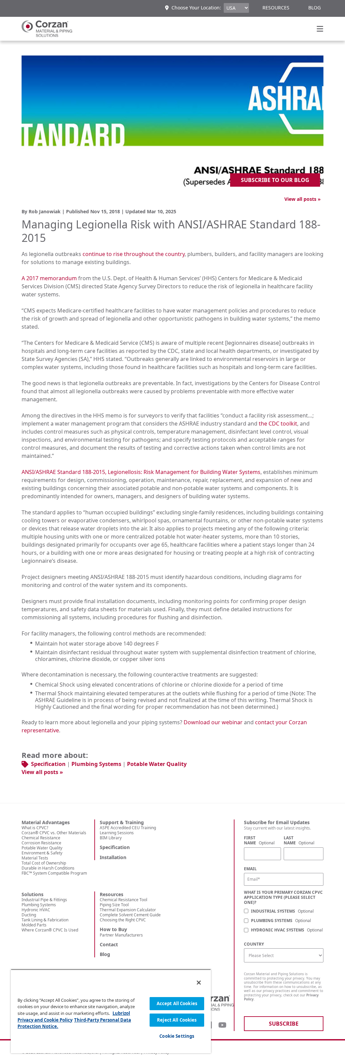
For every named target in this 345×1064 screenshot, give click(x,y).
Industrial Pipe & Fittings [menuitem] (44, 899)
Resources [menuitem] (275, 7)
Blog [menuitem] (314, 7)
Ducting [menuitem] (29, 914)
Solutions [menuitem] (32, 894)
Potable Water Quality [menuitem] (42, 847)
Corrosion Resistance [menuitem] (41, 842)
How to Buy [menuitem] (113, 929)
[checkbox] (283, 921)
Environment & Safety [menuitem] (42, 852)
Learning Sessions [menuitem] (117, 832)
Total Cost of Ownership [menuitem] (44, 863)
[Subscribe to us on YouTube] (222, 1025)
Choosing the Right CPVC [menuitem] (123, 919)
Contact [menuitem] (109, 945)
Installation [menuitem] (113, 857)
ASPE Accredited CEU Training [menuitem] (128, 827)
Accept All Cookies (177, 1003)
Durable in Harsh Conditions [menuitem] (48, 868)
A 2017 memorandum (49, 278)
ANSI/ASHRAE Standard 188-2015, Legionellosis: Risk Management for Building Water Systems (141, 472)
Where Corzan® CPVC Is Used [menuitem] (50, 929)
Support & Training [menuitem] (122, 822)
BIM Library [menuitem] (111, 837)
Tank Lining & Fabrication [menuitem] (45, 919)
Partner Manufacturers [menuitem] (121, 935)
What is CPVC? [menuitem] (35, 827)
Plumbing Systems (96, 764)
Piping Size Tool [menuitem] (114, 904)
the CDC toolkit (278, 423)
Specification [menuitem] (115, 847)
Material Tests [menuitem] (35, 857)
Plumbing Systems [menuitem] (39, 904)
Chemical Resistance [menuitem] (41, 837)
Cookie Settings (176, 1036)
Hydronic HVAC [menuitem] (36, 909)
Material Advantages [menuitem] (46, 822)
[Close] (198, 982)
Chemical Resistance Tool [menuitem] (123, 899)
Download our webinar (213, 722)
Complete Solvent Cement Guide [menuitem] (130, 914)
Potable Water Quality (157, 764)
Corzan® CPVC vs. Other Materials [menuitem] (54, 832)
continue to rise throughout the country (134, 254)
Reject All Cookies (176, 1020)
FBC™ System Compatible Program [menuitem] (54, 873)
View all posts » (302, 199)
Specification (48, 764)
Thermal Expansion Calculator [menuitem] (128, 909)
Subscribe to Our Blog (275, 180)
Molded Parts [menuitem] (34, 924)
